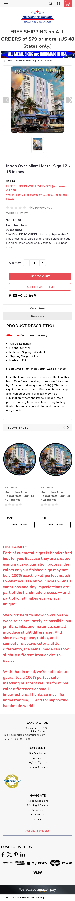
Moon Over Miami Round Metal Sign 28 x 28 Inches (55, 496)
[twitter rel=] (9, 854)
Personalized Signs (37, 800)
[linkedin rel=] (22, 854)
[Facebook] (10, 295)
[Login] (58, 4)
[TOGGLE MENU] (5, 4)
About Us (37, 810)
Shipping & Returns (37, 767)
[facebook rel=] (2, 854)
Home (6, 57)
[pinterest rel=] (16, 854)
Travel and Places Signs (42, 57)
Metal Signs (19, 57)
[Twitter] (25, 295)
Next (69, 100)
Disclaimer (38, 819)
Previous (6, 100)
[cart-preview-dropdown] (67, 3)
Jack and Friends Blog (37, 830)
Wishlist (37, 758)
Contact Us (37, 814)
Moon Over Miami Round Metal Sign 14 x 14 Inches (19, 496)
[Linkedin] (31, 295)
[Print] (20, 295)
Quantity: (15, 262)
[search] (50, 4)
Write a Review (17, 213)
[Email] (15, 295)
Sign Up (42, 762)
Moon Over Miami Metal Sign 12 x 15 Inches (30, 60)
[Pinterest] (36, 295)
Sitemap (40, 897)
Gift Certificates (37, 753)
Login (31, 762)
